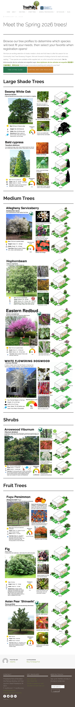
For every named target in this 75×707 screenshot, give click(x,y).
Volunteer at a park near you (35, 686)
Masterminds (11, 699)
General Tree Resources (46, 12)
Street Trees (32, 12)
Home (8, 12)
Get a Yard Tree (31, 679)
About (14, 12)
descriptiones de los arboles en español (52, 62)
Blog (68, 12)
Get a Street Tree (32, 681)
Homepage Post (35, 662)
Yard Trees (22, 12)
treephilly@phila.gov (9, 690)
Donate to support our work (35, 683)
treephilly (12, 662)
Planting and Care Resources (40, 69)
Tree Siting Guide (15, 69)
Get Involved (60, 12)
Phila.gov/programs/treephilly (12, 693)
